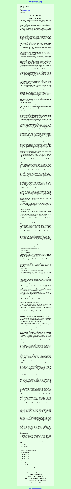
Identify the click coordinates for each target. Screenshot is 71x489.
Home (30, 2)
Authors (35, 2)
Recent (38, 2)
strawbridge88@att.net (26, 10)
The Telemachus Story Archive (35, 1)
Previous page (22, 12)
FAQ (41, 2)
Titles (33, 2)
